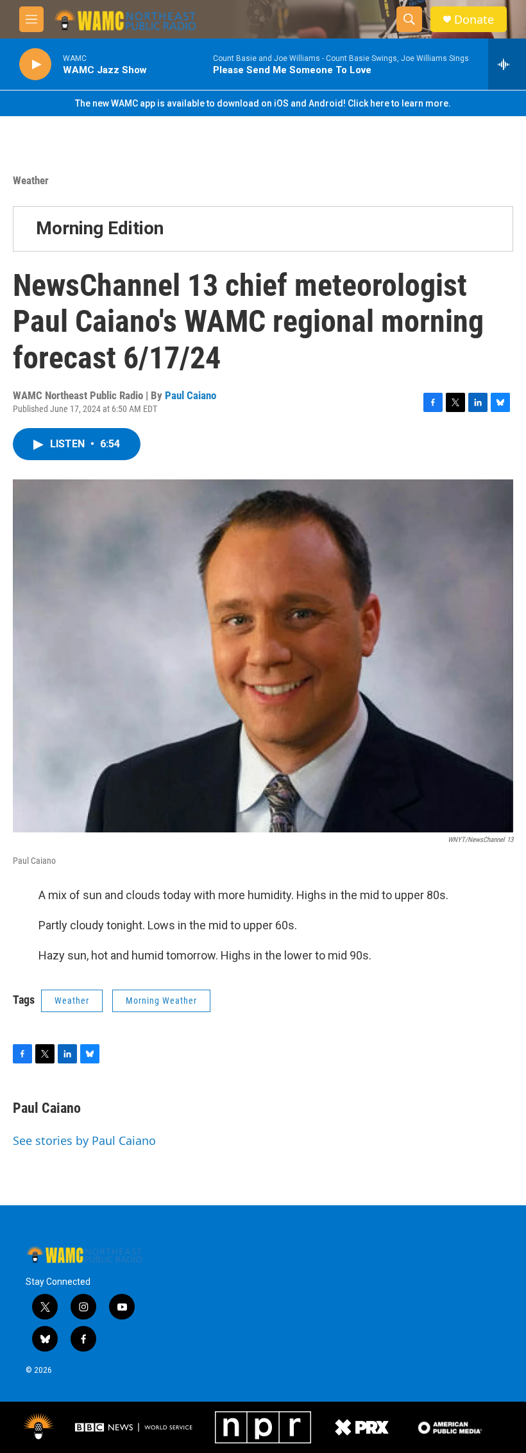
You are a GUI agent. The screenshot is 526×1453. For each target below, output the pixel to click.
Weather (31, 180)
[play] (35, 64)
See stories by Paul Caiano (84, 1140)
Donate (474, 19)
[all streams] (507, 64)
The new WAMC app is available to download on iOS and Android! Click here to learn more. (263, 103)
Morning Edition (100, 228)
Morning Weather (161, 1000)
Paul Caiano (190, 395)
